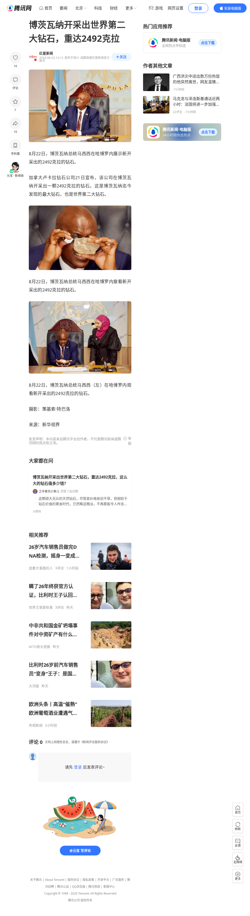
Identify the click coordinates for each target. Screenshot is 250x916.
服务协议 (73, 880)
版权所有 (86, 900)
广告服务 (118, 880)
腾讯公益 (63, 887)
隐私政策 (88, 880)
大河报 (34, 686)
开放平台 (103, 880)
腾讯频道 (94, 887)
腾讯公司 (74, 900)
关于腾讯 (36, 880)
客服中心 (109, 887)
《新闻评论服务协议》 (94, 742)
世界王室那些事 (41, 607)
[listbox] (80, 629)
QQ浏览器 (78, 887)
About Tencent (54, 880)
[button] (207, 42)
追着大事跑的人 (41, 568)
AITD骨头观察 (39, 646)
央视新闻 (35, 725)
